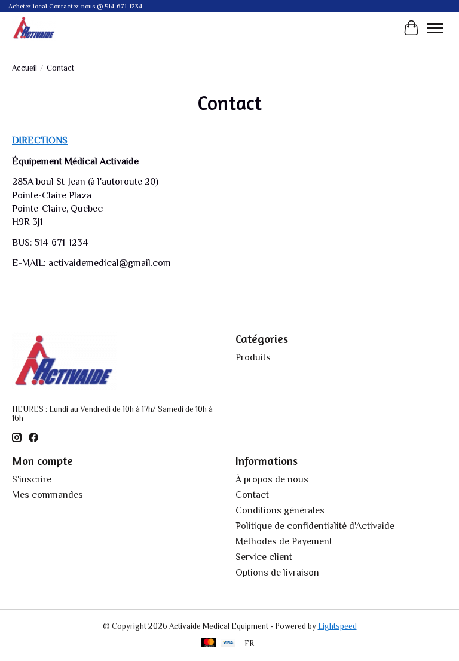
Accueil (24, 67)
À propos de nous (271, 479)
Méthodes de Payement (283, 541)
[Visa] (228, 643)
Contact (252, 494)
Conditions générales (280, 510)
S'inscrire (31, 479)
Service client (263, 557)
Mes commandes (47, 494)
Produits (253, 357)
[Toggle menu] (435, 28)
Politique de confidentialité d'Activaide (314, 526)
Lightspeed (337, 626)
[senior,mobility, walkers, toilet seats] (34, 28)
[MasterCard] (209, 643)
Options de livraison (277, 572)
